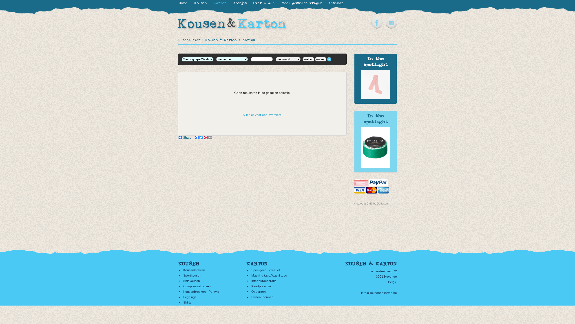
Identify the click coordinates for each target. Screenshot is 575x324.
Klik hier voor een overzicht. (262, 115)
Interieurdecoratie (263, 281)
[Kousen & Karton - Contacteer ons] (391, 27)
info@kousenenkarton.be (379, 293)
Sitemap (336, 3)
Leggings (189, 297)
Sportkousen (192, 275)
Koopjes (240, 3)
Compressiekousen (197, 286)
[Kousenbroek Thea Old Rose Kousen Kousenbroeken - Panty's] (375, 98)
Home (183, 3)
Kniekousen (191, 281)
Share (187, 137)
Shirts (187, 302)
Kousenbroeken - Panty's (201, 291)
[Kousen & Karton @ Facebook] (377, 27)
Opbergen (258, 291)
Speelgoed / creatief (265, 270)
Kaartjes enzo (261, 286)
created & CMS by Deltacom (371, 203)
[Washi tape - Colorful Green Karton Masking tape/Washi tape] (375, 167)
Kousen (200, 3)
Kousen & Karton (221, 40)
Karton (248, 40)
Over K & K (264, 3)
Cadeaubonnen (262, 297)
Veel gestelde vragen (302, 3)
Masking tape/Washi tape (269, 275)
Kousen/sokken (194, 270)
